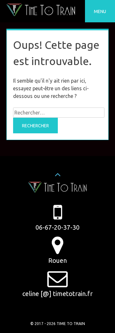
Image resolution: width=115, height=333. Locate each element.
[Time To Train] (41, 14)
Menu (100, 11)
